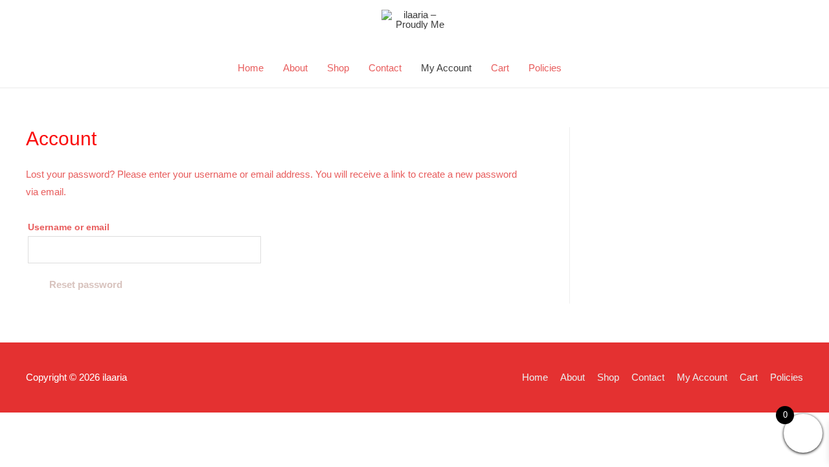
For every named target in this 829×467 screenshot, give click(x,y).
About (295, 67)
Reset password (85, 284)
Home (251, 67)
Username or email (68, 227)
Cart (500, 67)
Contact (385, 67)
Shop (338, 67)
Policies (545, 67)
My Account (446, 67)
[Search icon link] (586, 68)
